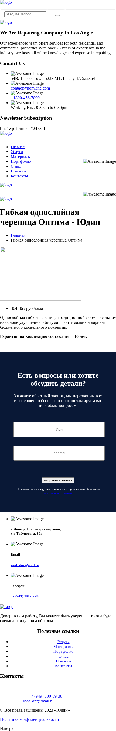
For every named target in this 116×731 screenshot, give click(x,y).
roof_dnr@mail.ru (25, 565)
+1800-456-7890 (25, 97)
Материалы (21, 156)
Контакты (19, 176)
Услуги (17, 152)
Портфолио (21, 161)
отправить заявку (58, 480)
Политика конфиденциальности (29, 719)
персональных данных (58, 493)
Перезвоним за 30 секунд (60, 10)
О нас (16, 166)
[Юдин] (6, 2)
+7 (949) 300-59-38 (60, 5)
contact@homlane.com (30, 88)
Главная (18, 147)
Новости (18, 171)
